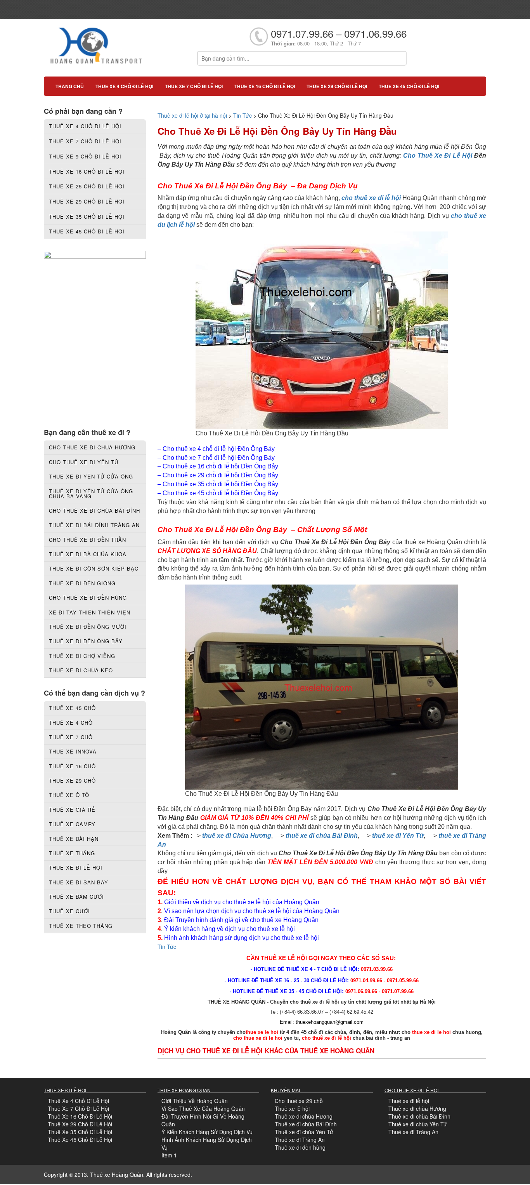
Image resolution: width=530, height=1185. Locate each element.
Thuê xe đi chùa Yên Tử (304, 1132)
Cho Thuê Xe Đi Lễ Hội (437, 155)
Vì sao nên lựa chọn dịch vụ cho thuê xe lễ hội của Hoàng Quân (251, 911)
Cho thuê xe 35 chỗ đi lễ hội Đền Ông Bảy (220, 484)
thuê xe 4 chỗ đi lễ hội (124, 86)
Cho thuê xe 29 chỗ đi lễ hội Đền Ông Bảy (220, 475)
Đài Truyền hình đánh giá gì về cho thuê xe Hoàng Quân (241, 920)
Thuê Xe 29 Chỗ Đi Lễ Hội (80, 1124)
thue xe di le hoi (431, 1032)
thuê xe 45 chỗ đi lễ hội (409, 86)
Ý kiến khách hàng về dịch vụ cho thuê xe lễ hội (230, 929)
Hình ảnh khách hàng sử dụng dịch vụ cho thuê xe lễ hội (241, 937)
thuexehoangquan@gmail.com (330, 1022)
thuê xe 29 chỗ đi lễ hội (337, 86)
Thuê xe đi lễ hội (408, 1101)
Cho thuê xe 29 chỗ (299, 1101)
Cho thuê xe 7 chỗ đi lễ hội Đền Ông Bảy (219, 457)
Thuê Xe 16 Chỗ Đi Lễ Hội (80, 1116)
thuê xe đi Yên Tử (398, 835)
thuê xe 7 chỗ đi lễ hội (194, 86)
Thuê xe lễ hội (292, 1108)
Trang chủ (69, 86)
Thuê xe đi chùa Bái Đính (306, 1124)
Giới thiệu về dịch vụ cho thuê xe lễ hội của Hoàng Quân (241, 902)
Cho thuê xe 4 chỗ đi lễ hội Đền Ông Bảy (219, 448)
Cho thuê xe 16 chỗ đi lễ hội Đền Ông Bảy (220, 466)
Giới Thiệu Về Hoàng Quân (194, 1101)
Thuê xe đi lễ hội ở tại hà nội (192, 115)
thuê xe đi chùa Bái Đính (322, 835)
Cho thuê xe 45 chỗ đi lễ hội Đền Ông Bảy (220, 493)
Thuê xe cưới (69, 911)
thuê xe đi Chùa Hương (236, 835)
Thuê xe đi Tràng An (300, 1139)
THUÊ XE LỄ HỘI (284, 958)
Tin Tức (242, 115)
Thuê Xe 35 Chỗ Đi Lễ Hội (80, 1132)
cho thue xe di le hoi (257, 1038)
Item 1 (169, 1155)
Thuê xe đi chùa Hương (304, 1116)
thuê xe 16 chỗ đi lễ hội (264, 86)
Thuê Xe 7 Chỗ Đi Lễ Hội (78, 1108)
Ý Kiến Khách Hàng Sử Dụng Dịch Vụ (207, 1132)
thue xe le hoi (262, 1032)
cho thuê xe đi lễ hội (370, 198)
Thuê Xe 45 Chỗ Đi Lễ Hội (80, 1139)
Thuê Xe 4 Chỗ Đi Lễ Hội (78, 1101)
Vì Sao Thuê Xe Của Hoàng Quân (203, 1108)
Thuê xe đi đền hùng (300, 1147)
